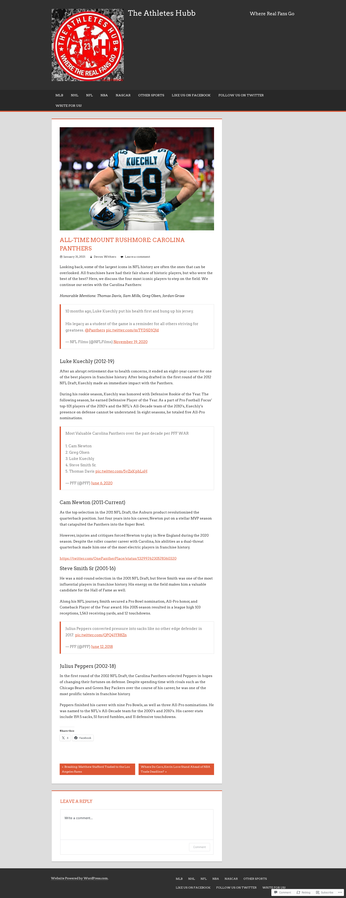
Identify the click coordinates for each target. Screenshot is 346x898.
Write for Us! (68, 106)
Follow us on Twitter (241, 95)
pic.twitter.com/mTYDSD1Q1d (132, 330)
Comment (199, 847)
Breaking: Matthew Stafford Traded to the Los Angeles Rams (95, 769)
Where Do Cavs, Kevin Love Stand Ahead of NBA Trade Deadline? (174, 769)
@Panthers (95, 330)
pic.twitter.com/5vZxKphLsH (121, 471)
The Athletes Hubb (162, 13)
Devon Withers (105, 256)
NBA (104, 95)
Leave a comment (137, 256)
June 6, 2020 (102, 483)
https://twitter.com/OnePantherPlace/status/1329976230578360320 (118, 558)
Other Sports (151, 95)
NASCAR (123, 95)
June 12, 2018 (102, 647)
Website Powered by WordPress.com (79, 878)
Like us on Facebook (191, 95)
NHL (74, 95)
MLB (59, 95)
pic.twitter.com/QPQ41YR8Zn (101, 635)
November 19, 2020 (131, 342)
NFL (89, 95)
